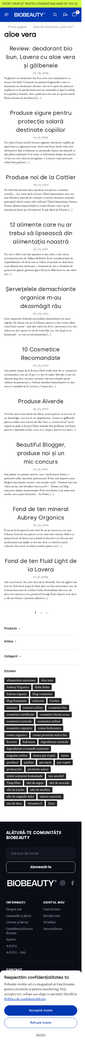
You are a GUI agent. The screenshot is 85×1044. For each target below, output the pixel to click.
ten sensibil (56, 776)
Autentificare (52, 929)
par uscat (45, 762)
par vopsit (63, 762)
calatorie (38, 701)
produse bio (14, 769)
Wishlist (49, 922)
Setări (41, 1035)
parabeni (12, 762)
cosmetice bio (58, 707)
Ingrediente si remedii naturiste (28, 748)
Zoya (51, 803)
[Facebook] (72, 883)
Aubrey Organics (18, 687)
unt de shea (14, 803)
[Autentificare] (65, 14)
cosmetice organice (19, 728)
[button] (75, 14)
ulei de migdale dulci (20, 796)
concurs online (33, 707)
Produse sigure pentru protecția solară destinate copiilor (41, 121)
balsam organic (17, 694)
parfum (29, 762)
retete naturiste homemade (24, 776)
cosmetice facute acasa (54, 714)
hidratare (29, 742)
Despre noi (13, 909)
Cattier (54, 701)
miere (65, 755)
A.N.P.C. (12, 946)
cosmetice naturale (19, 721)
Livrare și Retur (17, 922)
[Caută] (55, 14)
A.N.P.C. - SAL (16, 952)
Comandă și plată (18, 916)
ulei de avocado (59, 783)
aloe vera (47, 680)
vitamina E (35, 803)
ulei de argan (34, 783)
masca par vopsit (44, 755)
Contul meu (51, 909)
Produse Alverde (40, 401)
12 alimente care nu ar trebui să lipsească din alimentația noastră (40, 233)
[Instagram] (62, 883)
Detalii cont (51, 916)
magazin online (17, 755)
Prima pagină (17, 27)
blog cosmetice (42, 694)
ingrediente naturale (54, 742)
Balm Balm (42, 687)
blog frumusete (16, 701)
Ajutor (11, 939)
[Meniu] (6, 14)
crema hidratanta (49, 728)
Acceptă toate (40, 1010)
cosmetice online (49, 721)
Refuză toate (40, 1022)
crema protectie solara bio (50, 735)
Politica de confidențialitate (25, 999)
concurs (12, 707)
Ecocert (12, 742)
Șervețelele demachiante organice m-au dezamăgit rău (41, 297)
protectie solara (38, 769)
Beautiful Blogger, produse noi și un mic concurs (40, 453)
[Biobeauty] (31, 883)
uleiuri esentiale (50, 796)
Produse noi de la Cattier (41, 177)
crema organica (17, 735)
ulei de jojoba (15, 789)
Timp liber (14, 783)
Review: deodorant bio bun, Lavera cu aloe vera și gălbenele (40, 57)
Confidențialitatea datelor (19, 931)
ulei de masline (40, 789)
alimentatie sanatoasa (21, 680)
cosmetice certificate (20, 714)
